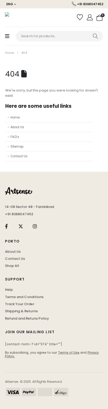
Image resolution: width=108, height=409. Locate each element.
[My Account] (90, 17)
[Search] (95, 36)
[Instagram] (35, 226)
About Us (17, 127)
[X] (20, 226)
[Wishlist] (80, 17)
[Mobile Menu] (7, 36)
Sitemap (16, 146)
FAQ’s (14, 137)
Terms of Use (69, 352)
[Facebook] (6, 226)
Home (15, 117)
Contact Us (19, 156)
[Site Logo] (18, 17)
